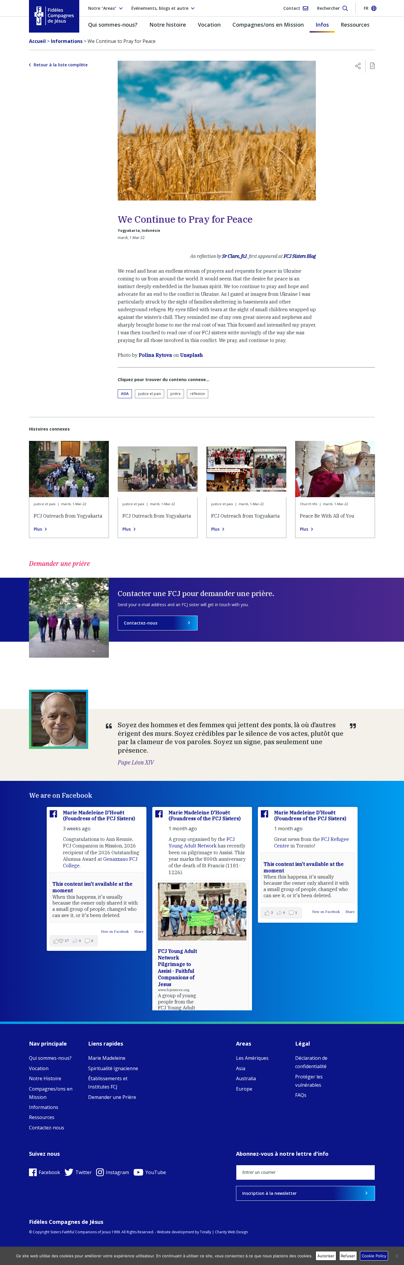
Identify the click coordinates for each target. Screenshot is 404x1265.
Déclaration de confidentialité (311, 1062)
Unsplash (191, 355)
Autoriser (325, 1255)
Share (138, 932)
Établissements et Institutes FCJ (107, 1082)
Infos (322, 24)
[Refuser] (397, 1256)
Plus (38, 529)
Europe (244, 1089)
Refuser (348, 1255)
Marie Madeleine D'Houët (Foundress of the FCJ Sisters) (99, 815)
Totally (205, 1232)
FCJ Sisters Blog (300, 256)
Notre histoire (167, 24)
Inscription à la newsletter (269, 1193)
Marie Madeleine (106, 1058)
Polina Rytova (155, 355)
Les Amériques (252, 1058)
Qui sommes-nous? (113, 24)
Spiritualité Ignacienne (113, 1068)
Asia (125, 393)
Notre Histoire (45, 1078)
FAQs (300, 1095)
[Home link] (54, 16)
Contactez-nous (140, 623)
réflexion (197, 393)
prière (175, 393)
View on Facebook (115, 932)
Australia (246, 1078)
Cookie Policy (374, 1255)
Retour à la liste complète (61, 65)
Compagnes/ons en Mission (268, 24)
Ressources (355, 24)
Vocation (209, 24)
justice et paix (149, 393)
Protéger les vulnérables (309, 1080)
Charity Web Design (231, 1232)
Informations (43, 1107)
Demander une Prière (112, 1097)
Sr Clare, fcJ (234, 256)
